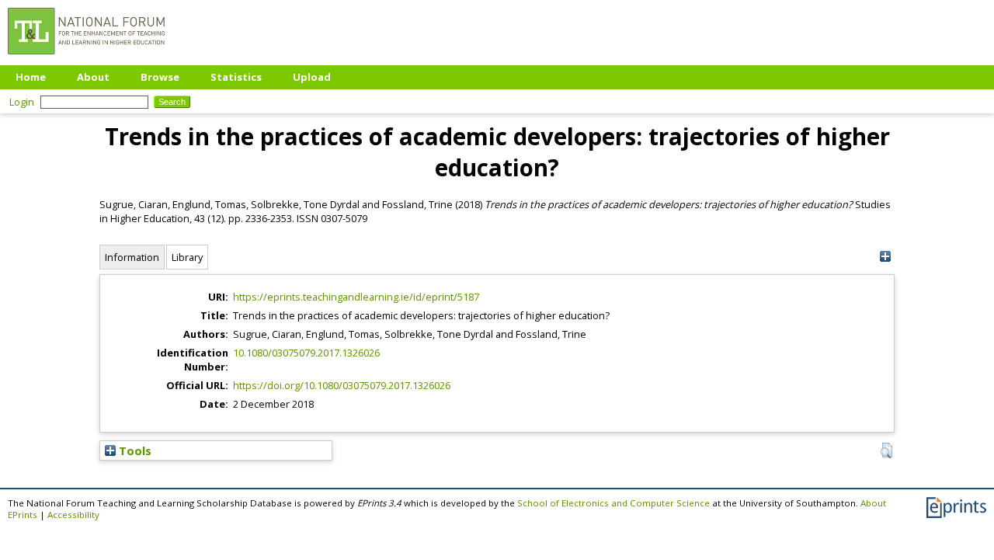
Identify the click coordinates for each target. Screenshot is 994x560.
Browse (160, 77)
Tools (133, 450)
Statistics (236, 77)
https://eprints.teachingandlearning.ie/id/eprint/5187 (356, 297)
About (93, 77)
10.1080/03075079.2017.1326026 (306, 353)
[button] (886, 450)
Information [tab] (132, 257)
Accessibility (73, 514)
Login (21, 102)
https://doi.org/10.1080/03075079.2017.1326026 (341, 385)
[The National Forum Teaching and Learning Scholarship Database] (86, 58)
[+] (885, 257)
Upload (312, 77)
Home (31, 77)
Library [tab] (187, 257)
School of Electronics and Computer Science (613, 503)
